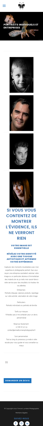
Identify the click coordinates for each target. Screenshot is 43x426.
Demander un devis (17, 380)
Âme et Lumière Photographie (28, 408)
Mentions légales (21, 413)
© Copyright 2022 (10, 408)
